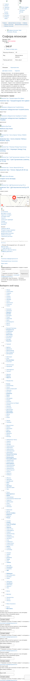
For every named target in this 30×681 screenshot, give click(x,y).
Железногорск (10, 364)
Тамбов (8, 554)
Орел (7, 484)
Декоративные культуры (14, 23)
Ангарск (8, 296)
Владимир (9, 333)
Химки (8, 578)
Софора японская (8, 24)
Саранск (8, 525)
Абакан (8, 290)
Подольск (8, 500)
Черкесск (8, 586)
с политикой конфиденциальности (10, 275)
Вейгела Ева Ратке (6, 128)
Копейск (8, 404)
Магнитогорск (10, 425)
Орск (7, 489)
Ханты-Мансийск (10, 575)
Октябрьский (9, 481)
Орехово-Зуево (10, 487)
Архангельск (9, 302)
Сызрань (8, 548)
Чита (7, 588)
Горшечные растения (6, 236)
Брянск (8, 325)
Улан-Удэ (8, 565)
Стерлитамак (9, 545)
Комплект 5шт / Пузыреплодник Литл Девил (14, 101)
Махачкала (9, 428)
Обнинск (8, 478)
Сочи (7, 540)
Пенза (8, 492)
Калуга (8, 387)
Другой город (4, 246)
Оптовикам (4, 223)
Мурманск (9, 433)
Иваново (8, 374)
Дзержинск (9, 349)
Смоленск (9, 538)
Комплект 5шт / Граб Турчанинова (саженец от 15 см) (14, 160)
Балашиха (9, 310)
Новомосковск (10, 460)
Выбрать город (6, 17)
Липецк (8, 420)
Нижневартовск (10, 451)
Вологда (8, 339)
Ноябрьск (8, 474)
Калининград (9, 385)
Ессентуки (9, 361)
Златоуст (8, 371)
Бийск (7, 320)
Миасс (8, 430)
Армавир (8, 299)
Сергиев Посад (10, 533)
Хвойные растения (6, 234)
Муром (8, 435)
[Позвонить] (20, 1)
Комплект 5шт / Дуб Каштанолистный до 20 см (14, 188)
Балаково (8, 309)
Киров (8, 396)
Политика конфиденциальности (9, 258)
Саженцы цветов (5, 228)
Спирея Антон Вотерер (7, 178)
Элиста (8, 599)
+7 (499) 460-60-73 (6, 248)
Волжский (8, 337)
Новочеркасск (10, 466)
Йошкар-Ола (9, 380)
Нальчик (8, 443)
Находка (8, 444)
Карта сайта (4, 263)
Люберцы (8, 422)
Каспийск (8, 392)
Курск (7, 415)
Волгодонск (9, 336)
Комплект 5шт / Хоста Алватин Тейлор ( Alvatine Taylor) (13, 139)
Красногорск (9, 409)
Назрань (8, 441)
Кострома (8, 407)
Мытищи (8, 436)
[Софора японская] (16, 31)
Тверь (7, 556)
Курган (8, 414)
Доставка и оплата (7, 70)
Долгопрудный (10, 352)
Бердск (8, 317)
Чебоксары (9, 581)
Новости (3, 218)
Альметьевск (9, 291)
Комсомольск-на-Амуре (12, 403)
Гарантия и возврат (6, 215)
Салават (8, 521)
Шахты (8, 591)
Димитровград (10, 350)
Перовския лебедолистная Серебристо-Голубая (13, 119)
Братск (8, 323)
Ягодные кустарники (6, 231)
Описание (5, 67)
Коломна (8, 401)
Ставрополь (9, 541)
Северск (8, 532)
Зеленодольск (10, 369)
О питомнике (4, 211)
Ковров (8, 400)
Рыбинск (8, 516)
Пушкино (8, 505)
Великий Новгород (11, 328)
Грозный (8, 344)
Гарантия (6, 7)
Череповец (9, 584)
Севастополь (9, 529)
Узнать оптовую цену (11, 49)
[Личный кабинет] (21, 5)
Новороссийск (10, 462)
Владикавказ (9, 331)
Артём (8, 301)
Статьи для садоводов (7, 219)
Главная (6, 4)
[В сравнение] (0, 114)
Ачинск (8, 306)
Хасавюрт (9, 576)
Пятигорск (9, 506)
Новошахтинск (10, 468)
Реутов (8, 511)
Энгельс (8, 600)
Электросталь (10, 597)
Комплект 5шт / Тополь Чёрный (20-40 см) (14, 170)
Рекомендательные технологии (9, 261)
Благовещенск (10, 321)
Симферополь (10, 537)
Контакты (6, 15)
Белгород (8, 315)
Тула (7, 560)
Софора (25, 23)
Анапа (8, 294)
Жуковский (9, 366)
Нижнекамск (9, 452)
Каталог (6, 5)
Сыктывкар (9, 549)
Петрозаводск (10, 497)
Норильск (8, 473)
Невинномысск (10, 446)
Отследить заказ (5, 216)
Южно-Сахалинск (11, 603)
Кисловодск (9, 398)
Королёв (8, 406)
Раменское (9, 509)
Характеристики (14, 67)
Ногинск (8, 471)
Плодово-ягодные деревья (8, 230)
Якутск (8, 607)
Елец (7, 358)
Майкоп (8, 427)
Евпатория (9, 357)
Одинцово (9, 479)
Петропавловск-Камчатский (13, 498)
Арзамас (8, 298)
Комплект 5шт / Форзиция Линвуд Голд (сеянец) (13, 150)
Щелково (8, 594)
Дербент (8, 347)
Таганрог (8, 552)
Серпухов (8, 535)
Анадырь (8, 293)
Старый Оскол (10, 543)
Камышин (8, 390)
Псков (7, 503)
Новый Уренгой (10, 470)
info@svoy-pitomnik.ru (6, 251)
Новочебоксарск (10, 465)
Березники (9, 318)
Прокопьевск (9, 501)
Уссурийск (9, 568)
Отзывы (6, 13)
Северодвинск (10, 530)
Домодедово (9, 353)
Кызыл (8, 417)
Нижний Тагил (10, 455)
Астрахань (9, 304)
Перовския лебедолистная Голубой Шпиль (14, 109)
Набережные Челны (11, 439)
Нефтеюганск (10, 449)
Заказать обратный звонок (9, 250)
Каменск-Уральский (11, 388)
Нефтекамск (9, 447)
